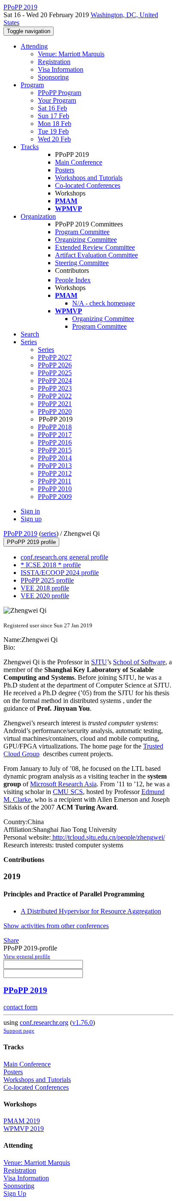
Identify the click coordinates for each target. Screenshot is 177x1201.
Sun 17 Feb (53, 115)
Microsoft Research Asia (63, 784)
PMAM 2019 (21, 1121)
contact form (20, 1007)
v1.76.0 (82, 1022)
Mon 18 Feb (54, 123)
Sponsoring (53, 77)
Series (46, 349)
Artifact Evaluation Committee (96, 255)
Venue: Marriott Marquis (71, 54)
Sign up (31, 519)
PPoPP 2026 (55, 365)
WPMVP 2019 (23, 1128)
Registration (54, 61)
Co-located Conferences (87, 185)
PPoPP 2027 (55, 357)
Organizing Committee (86, 239)
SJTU (99, 662)
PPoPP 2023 (55, 388)
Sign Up (14, 1193)
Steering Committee (82, 262)
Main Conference (78, 162)
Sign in (30, 511)
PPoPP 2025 (55, 372)
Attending (34, 46)
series (48, 533)
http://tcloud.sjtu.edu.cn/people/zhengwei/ (108, 837)
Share (11, 940)
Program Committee (82, 231)
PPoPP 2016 (55, 442)
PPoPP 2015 (55, 450)
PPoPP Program (59, 92)
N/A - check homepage (103, 303)
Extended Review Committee (95, 247)
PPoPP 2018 (55, 427)
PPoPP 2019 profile (31, 542)
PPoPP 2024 (55, 380)
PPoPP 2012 (55, 473)
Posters (64, 170)
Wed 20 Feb (54, 139)
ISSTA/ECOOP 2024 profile (60, 572)
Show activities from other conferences (56, 925)
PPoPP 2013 (55, 465)
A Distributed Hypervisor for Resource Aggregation (91, 911)
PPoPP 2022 (55, 396)
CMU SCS (68, 791)
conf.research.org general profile (64, 557)
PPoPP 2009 (55, 496)
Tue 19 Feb (53, 131)
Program (32, 85)
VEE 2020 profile (45, 595)
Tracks (30, 146)
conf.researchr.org (44, 1022)
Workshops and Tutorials (88, 177)
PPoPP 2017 (55, 434)
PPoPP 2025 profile (47, 580)
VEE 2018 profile (45, 588)
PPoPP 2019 (20, 533)
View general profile (26, 956)
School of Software (139, 662)
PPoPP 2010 (55, 488)
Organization (38, 216)
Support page (18, 1030)
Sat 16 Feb (52, 108)
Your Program (57, 100)
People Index (73, 280)
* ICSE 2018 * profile (51, 564)
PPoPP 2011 (54, 481)
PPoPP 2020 (55, 411)
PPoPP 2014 (55, 457)
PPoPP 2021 (55, 403)
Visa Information (60, 69)
